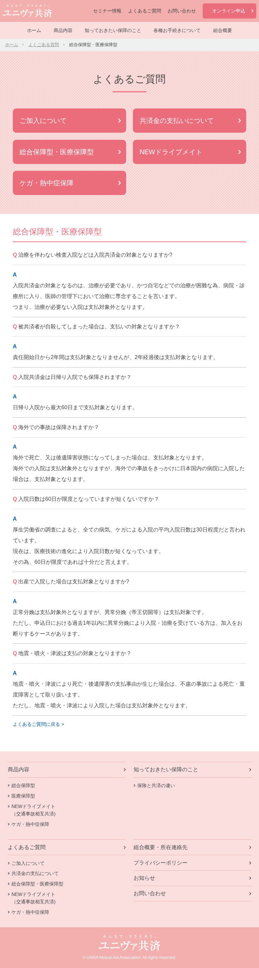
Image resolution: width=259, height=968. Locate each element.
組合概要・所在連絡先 (161, 847)
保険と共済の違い (156, 785)
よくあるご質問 (144, 10)
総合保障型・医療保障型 (57, 152)
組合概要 (222, 30)
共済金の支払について (35, 873)
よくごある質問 (43, 44)
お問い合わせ (182, 10)
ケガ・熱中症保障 (47, 183)
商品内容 (63, 30)
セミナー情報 (107, 10)
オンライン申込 (228, 10)
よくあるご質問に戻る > (38, 724)
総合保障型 (23, 785)
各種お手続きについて (177, 30)
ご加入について (43, 120)
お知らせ (144, 878)
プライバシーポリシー (161, 863)
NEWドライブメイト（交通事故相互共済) (33, 810)
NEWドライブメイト (171, 152)
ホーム (34, 30)
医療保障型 (23, 796)
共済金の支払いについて (177, 120)
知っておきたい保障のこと (113, 30)
